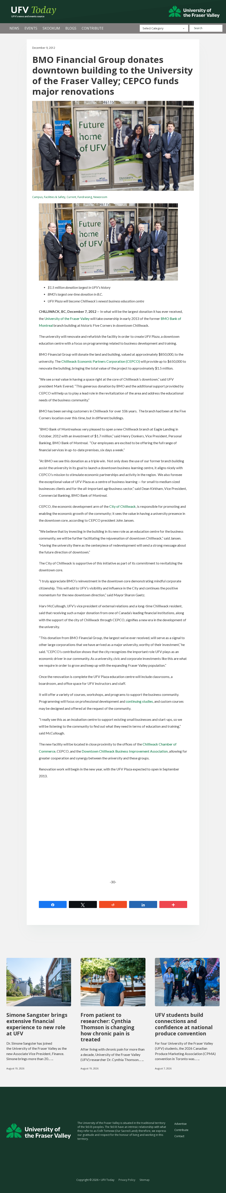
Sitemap (144, 1180)
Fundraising (84, 197)
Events (30, 28)
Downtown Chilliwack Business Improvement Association (125, 751)
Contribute (93, 28)
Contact (179, 1136)
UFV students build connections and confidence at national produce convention (184, 1024)
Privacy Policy (127, 1180)
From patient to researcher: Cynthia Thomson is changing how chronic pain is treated (107, 1027)
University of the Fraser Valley (67, 319)
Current (71, 197)
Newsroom (100, 197)
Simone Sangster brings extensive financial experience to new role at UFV (36, 1024)
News (14, 28)
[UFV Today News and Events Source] (194, 12)
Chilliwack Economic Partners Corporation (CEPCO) (100, 361)
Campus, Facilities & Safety (48, 197)
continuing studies (139, 701)
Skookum (51, 28)
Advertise (180, 1124)
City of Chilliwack (122, 506)
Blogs (70, 28)
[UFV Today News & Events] (31, 11)
